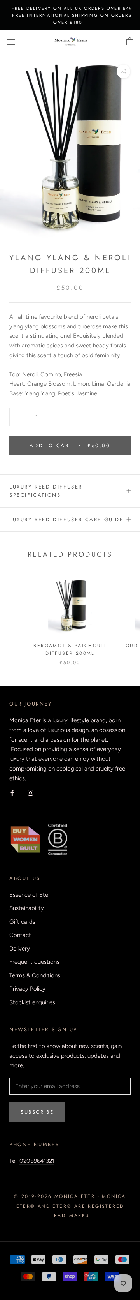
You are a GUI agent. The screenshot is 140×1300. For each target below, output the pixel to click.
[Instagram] (30, 792)
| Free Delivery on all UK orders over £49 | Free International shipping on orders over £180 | (69, 15)
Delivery (19, 948)
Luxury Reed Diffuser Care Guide (66, 519)
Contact (20, 934)
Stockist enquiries (32, 1002)
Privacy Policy (27, 988)
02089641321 (36, 1160)
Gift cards (22, 921)
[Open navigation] (11, 42)
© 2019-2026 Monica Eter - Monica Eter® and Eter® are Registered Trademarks (70, 1206)
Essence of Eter (29, 894)
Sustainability (26, 908)
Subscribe (37, 1112)
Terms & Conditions (34, 975)
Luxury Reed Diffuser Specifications (45, 491)
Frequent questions (34, 961)
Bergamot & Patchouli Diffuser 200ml (69, 649)
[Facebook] (12, 792)
